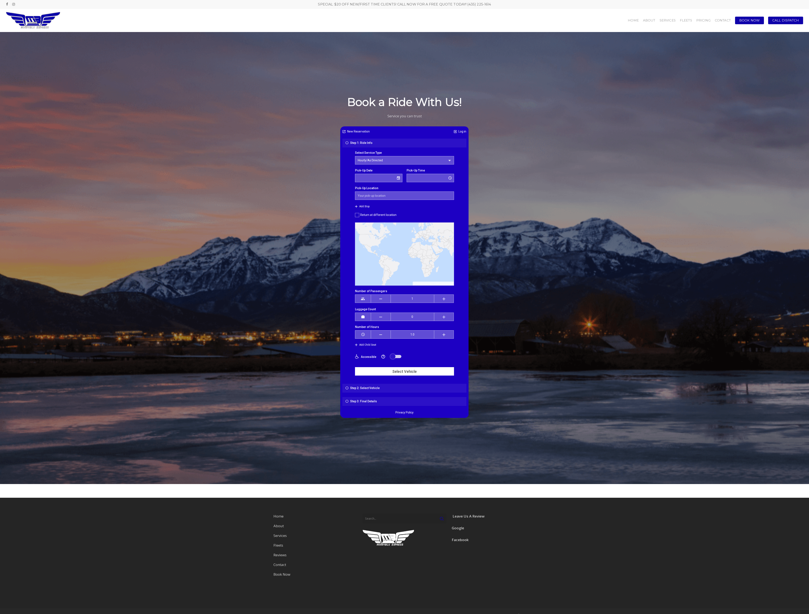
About (279, 525)
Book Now (281, 574)
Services (280, 535)
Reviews (280, 554)
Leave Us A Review (469, 516)
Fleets (278, 545)
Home (278, 516)
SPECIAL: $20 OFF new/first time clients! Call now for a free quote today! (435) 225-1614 (404, 4)
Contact (279, 564)
